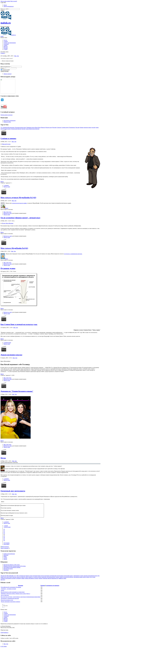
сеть (91, 577)
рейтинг (71, 577)
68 (4, 540)
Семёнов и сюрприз (8, 138)
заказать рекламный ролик (90, 575)
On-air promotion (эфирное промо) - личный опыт (20, 218)
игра (5, 577)
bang (3, 575)
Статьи (5, 557)
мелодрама (7, 128)
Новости (43, 127)
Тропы (2, 590)
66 (4, 537)
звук (98, 575)
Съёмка (5, 45)
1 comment (6, 185)
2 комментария (7, 342)
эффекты (61, 578)
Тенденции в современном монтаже (10, 598)
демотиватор (76, 575)
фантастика (32, 128)
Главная (3, 53)
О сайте (5, 49)
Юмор (5, 556)
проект (57, 577)
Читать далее (7, 186)
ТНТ (17, 575)
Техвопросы (72, 127)
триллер (23, 128)
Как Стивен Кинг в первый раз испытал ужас (19, 324)
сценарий (18, 578)
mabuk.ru (6, 22)
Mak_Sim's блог (7, 212)
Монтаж (6, 46)
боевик (81, 127)
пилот (39, 577)
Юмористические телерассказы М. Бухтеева (15, 566)
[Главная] (6, 19)
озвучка (36, 577)
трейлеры (45, 578)
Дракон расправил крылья (11, 355)
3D (1, 575)
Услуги (5, 40)
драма (97, 127)
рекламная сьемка (78, 577)
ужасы (27, 128)
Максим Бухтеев (6, 144)
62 (4, 532)
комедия (3, 128)
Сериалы (59, 127)
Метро (3, 458)
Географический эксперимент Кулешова (11, 587)
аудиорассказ (22, 575)
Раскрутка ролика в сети (7, 600)
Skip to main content (5, 1)
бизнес (27, 575)
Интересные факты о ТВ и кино (12, 564)
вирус (71, 575)
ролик (84, 577)
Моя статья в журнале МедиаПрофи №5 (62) (18, 197)
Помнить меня (6, 69)
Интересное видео (8, 568)
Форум (5, 559)
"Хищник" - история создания (8, 588)
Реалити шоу (49, 127)
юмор (64, 578)
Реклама (6, 48)
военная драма (87, 127)
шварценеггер (54, 578)
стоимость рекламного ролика (8, 578)
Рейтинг (43, 585)
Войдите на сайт (8, 213)
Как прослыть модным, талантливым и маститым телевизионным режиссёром (20, 596)
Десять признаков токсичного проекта (10, 601)
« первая (6, 525)
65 (4, 536)
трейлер (40, 578)
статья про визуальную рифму (19, 203)
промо (61, 577)
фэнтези (37, 128)
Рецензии (6, 555)
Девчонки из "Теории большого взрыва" (17, 391)
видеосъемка (60, 575)
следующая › (7, 542)
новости (19, 577)
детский (93, 127)
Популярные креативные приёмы (12, 567)
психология (66, 577)
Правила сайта (7, 121)
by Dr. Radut (4, 646)
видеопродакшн (37, 575)
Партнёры (6, 570)
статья (93, 577)
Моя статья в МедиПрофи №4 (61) (14, 248)
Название (20, 585)
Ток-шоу (77, 127)
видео (30, 575)
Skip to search (13, 1)
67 (4, 539)
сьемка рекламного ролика (31, 578)
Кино (39, 127)
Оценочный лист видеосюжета (13, 491)
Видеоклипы (11, 127)
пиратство (44, 577)
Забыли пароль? (8, 73)
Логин (5, 5)
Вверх (2, 181)
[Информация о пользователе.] (4, 135)
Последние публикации (9, 120)
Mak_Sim (16, 56)
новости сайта (24, 577)
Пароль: (3, 68)
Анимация (5, 127)
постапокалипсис (51, 577)
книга (10, 577)
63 (4, 533)
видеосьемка (67, 575)
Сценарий (6, 44)
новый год (31, 577)
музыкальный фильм (16, 128)
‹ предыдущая (7, 527)
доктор (81, 575)
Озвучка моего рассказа (6, 114)
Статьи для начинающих (10, 42)
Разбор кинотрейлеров (9, 553)
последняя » (7, 544)
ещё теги (3, 579)
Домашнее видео (30, 127)
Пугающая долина (8, 268)
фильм (49, 578)
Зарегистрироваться (9, 6)
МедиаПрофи (10, 575)
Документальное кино (20, 127)
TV (1, 127)
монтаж (14, 577)
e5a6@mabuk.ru (4, 632)
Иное (36, 127)
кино (7, 577)
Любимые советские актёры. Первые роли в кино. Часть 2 (15, 593)
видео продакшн (45, 575)
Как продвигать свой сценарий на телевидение (13, 592)
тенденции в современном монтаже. (73, 253)
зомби (2, 577)
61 (4, 531)
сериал (87, 577)
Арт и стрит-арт (5, 595)
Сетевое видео (65, 127)
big (5, 575)
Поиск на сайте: (5, 9)
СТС (15, 575)
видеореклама (53, 575)
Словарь (6, 41)
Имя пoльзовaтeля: (6, 66)
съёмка (23, 578)
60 (4, 529)
